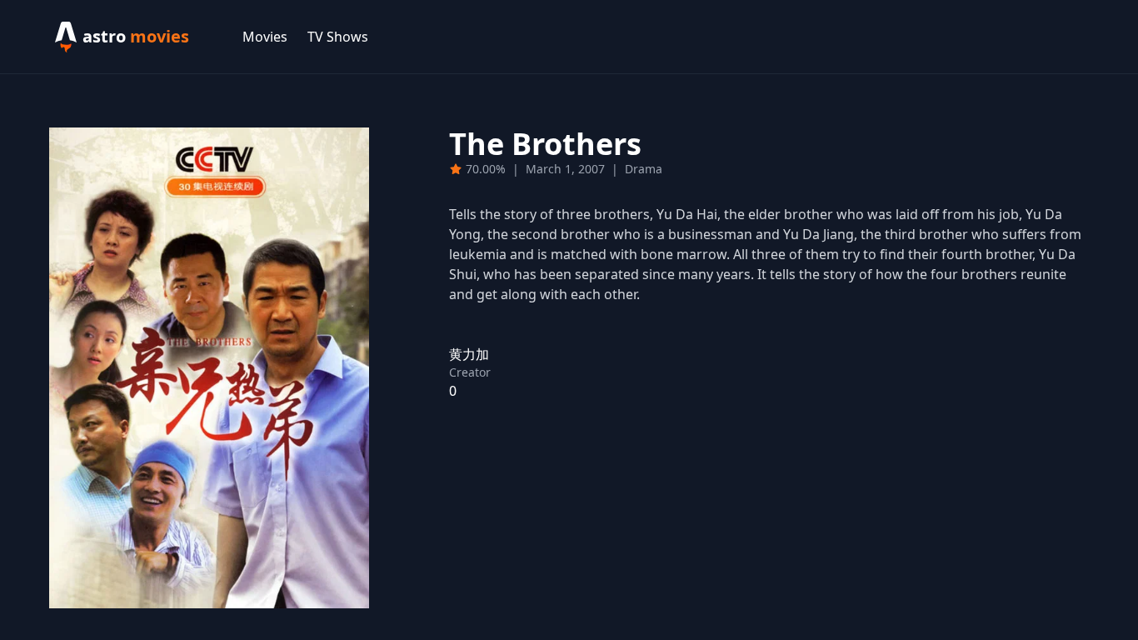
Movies (264, 37)
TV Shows (337, 37)
